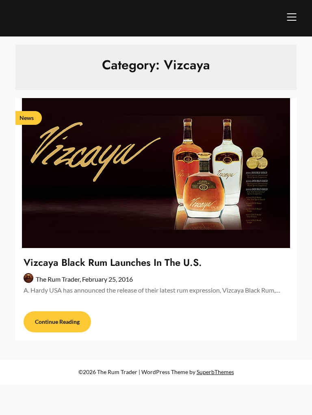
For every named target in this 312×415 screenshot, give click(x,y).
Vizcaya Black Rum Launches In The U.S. (113, 262)
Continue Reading (57, 321)
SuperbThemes (215, 371)
